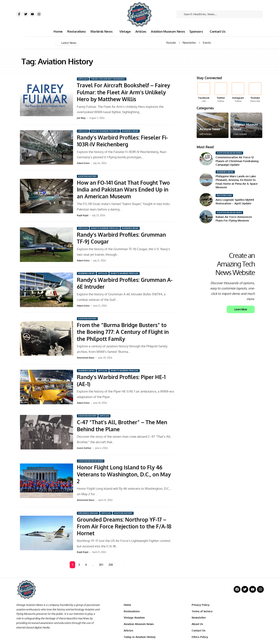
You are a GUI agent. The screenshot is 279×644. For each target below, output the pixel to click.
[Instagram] (39, 14)
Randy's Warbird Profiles (105, 131)
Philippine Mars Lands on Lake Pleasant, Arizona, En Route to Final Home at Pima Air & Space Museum (237, 181)
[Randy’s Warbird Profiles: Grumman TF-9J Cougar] (46, 244)
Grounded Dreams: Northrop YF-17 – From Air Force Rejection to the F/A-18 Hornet (124, 526)
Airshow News (209, 129)
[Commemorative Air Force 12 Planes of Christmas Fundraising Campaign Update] (206, 159)
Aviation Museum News (90, 461)
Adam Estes (83, 163)
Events (207, 42)
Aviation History (87, 176)
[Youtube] (32, 14)
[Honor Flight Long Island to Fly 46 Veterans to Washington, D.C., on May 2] (46, 480)
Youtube (171, 42)
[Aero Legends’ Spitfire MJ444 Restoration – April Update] (206, 199)
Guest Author (84, 448)
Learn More (240, 309)
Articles (83, 79)
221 (101, 564)
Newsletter (189, 42)
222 (111, 564)
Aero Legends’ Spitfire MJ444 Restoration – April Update (235, 201)
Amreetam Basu (85, 357)
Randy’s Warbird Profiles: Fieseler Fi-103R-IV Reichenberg (122, 141)
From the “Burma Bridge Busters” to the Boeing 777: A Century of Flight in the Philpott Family (123, 332)
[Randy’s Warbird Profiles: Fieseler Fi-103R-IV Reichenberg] (46, 147)
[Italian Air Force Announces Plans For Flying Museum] (206, 216)
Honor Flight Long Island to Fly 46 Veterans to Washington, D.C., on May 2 (124, 474)
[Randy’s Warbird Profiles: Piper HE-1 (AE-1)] (46, 387)
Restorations (224, 195)
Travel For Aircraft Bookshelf (108, 79)
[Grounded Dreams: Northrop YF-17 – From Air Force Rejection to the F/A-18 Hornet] (46, 533)
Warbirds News (130, 131)
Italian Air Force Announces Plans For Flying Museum (234, 218)
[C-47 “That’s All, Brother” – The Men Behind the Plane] (46, 432)
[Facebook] (204, 92)
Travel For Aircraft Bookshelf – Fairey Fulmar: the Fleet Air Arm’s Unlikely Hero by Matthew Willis (123, 92)
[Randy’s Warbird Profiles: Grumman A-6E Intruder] (46, 290)
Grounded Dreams (88, 513)
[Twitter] (25, 14)
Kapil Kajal (82, 215)
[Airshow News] (213, 125)
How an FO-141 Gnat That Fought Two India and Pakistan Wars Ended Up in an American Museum (123, 189)
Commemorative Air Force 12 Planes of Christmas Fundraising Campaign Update (237, 160)
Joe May (81, 118)
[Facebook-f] (19, 14)
